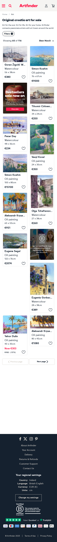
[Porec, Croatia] (15, 134)
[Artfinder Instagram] (31, 439)
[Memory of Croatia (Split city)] (42, 200)
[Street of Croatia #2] (42, 287)
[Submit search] (10, 5)
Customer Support (28, 464)
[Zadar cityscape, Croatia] (42, 104)
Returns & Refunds (28, 459)
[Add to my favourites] (24, 77)
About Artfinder (28, 445)
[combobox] (46, 40)
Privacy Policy (46, 536)
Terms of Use (30, 536)
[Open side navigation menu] (3, 5)
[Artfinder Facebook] (20, 439)
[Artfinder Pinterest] (36, 439)
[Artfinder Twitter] (25, 439)
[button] (46, 40)
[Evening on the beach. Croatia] (42, 331)
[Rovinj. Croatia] (42, 65)
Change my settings (28, 497)
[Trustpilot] (28, 519)
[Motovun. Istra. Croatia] (15, 172)
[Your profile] (46, 5)
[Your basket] (53, 6)
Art (12, 14)
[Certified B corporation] (28, 509)
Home (4, 14)
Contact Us (28, 468)
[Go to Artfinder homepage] (28, 5)
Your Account (28, 450)
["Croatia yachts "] (15, 249)
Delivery (28, 454)
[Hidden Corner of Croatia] (42, 148)
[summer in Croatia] (15, 288)
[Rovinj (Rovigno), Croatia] (15, 63)
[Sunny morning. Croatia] (15, 211)
